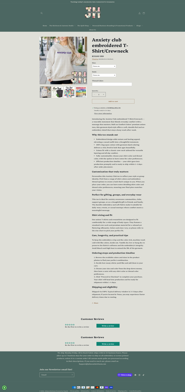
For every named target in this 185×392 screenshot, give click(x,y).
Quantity (95, 90)
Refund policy (85, 391)
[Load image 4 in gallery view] (81, 92)
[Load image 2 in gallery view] (57, 92)
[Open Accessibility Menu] (4, 387)
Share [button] (96, 303)
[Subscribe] (72, 374)
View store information (103, 113)
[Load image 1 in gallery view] (45, 92)
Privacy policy (74, 391)
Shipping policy (122, 391)
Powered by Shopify (62, 391)
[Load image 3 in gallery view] (69, 92)
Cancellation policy (135, 391)
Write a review (108, 326)
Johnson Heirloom (50, 391)
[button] (42, 13)
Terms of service (111, 391)
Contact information (97, 391)
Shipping (95, 59)
